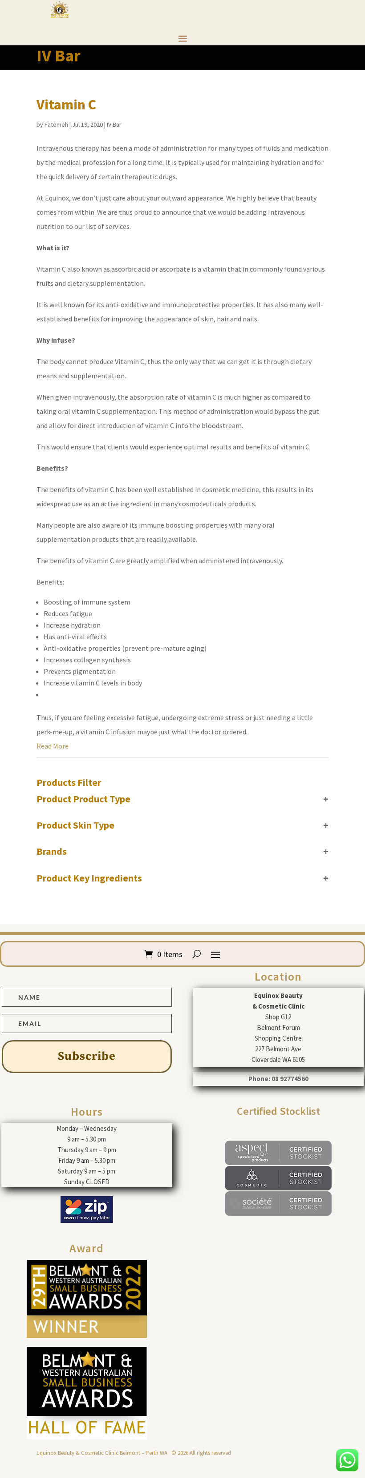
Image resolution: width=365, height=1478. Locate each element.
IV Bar (114, 124)
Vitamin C (66, 104)
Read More (52, 745)
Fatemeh (56, 124)
